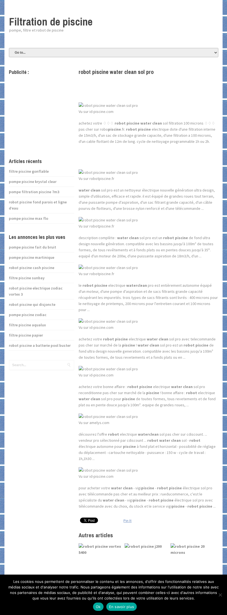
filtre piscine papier (26, 335)
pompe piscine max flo (28, 218)
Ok (98, 606)
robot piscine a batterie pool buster (40, 345)
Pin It (127, 520)
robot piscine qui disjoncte (32, 304)
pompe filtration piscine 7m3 (34, 191)
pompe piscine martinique (31, 257)
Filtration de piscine (50, 22)
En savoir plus (121, 606)
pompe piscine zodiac (28, 314)
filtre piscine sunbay (27, 277)
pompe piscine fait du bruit (32, 247)
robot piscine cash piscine (31, 267)
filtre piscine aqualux (27, 324)
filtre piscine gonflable (29, 171)
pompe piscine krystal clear (32, 181)
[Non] (220, 595)
